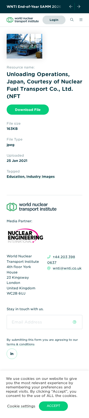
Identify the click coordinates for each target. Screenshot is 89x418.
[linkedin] (12, 354)
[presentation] (71, 6)
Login (54, 20)
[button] (21, 406)
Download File (28, 110)
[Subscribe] (74, 322)
